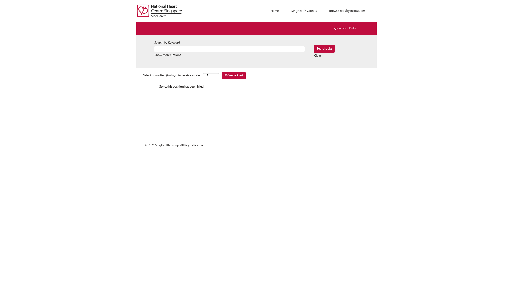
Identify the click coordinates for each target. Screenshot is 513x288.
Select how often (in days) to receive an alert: (172, 75)
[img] (166, 11)
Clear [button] (317, 55)
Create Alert (235, 75)
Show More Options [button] (168, 55)
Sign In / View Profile (344, 28)
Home (275, 11)
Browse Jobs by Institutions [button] (347, 11)
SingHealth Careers (304, 11)
